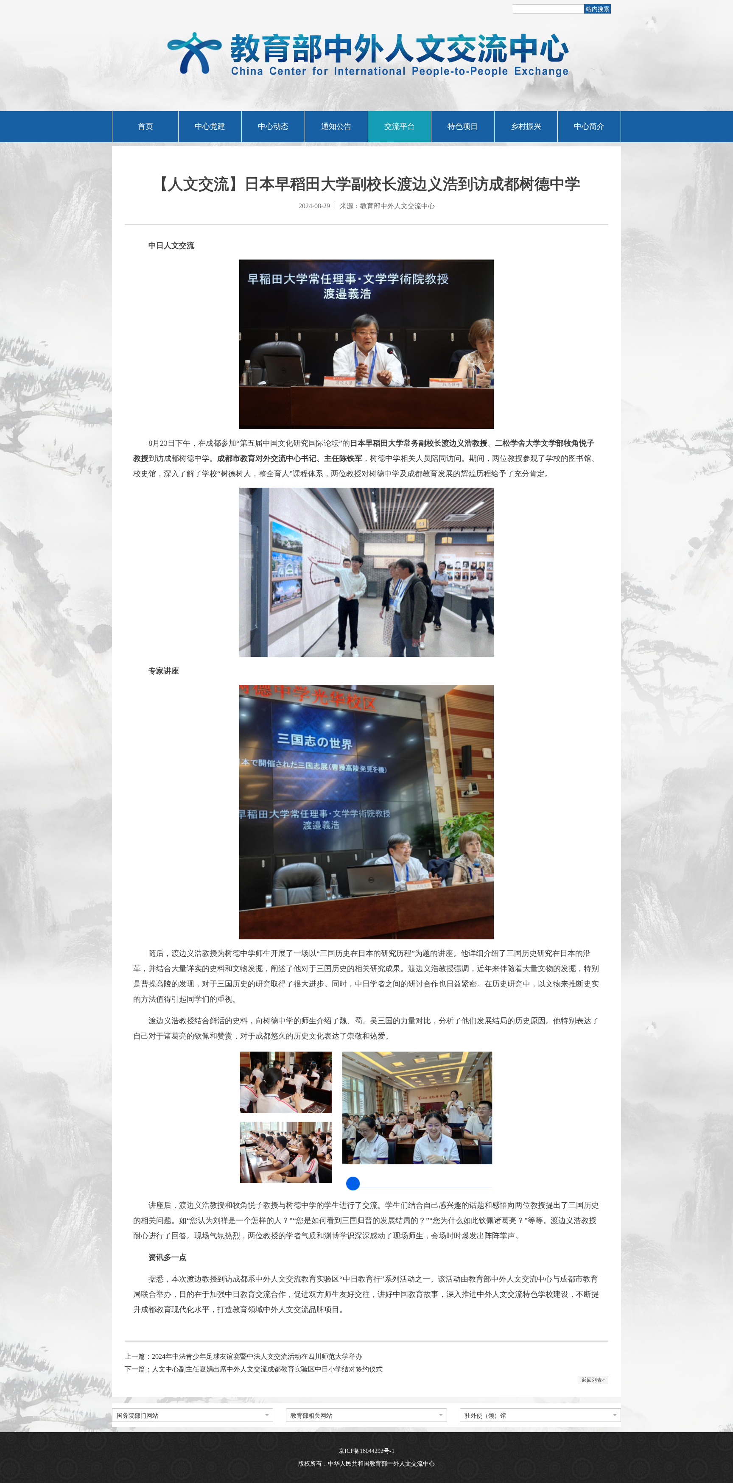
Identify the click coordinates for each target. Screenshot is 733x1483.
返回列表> (593, 1380)
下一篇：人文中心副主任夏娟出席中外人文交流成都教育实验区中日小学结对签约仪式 (254, 1369)
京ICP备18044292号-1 (366, 1451)
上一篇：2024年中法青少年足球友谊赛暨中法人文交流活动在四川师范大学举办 (243, 1356)
